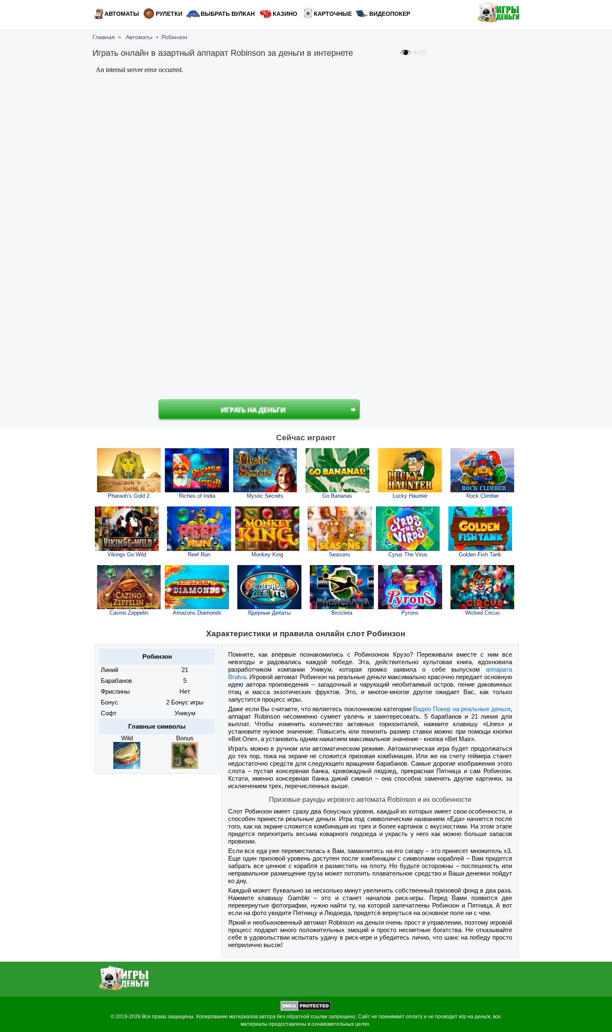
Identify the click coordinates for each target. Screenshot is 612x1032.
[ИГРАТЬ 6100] (408, 528)
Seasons (339, 554)
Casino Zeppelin (128, 613)
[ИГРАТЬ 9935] (197, 470)
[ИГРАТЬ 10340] (410, 470)
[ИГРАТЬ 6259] (340, 528)
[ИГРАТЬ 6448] (267, 528)
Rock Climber (482, 496)
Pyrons (409, 613)
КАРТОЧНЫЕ (333, 13)
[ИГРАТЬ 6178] (480, 528)
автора (267, 1017)
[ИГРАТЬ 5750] (199, 528)
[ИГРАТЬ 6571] (410, 587)
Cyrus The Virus (408, 554)
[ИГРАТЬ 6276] (197, 587)
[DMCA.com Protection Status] (306, 1009)
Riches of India (197, 496)
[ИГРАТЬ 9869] (482, 470)
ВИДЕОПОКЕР (389, 13)
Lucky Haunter (410, 496)
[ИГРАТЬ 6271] (269, 587)
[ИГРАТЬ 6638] (342, 587)
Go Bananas (337, 496)
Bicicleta (341, 613)
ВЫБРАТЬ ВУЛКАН (228, 13)
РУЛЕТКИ (169, 13)
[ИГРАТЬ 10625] (265, 470)
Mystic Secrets (265, 496)
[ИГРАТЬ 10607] (338, 470)
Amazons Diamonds (197, 613)
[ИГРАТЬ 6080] (482, 587)
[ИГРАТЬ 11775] (129, 470)
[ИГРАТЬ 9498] (127, 528)
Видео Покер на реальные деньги (461, 708)
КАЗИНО (285, 13)
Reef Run (199, 554)
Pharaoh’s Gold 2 (128, 496)
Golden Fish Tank (480, 554)
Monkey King (267, 554)
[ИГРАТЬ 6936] (129, 587)
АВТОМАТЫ (121, 13)
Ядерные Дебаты (269, 613)
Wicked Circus (482, 613)
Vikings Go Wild (126, 554)
